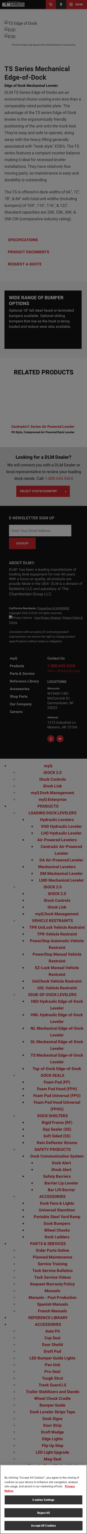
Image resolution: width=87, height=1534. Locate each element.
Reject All (43, 1513)
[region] (43, 1499)
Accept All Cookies (43, 1525)
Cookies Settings (43, 1500)
